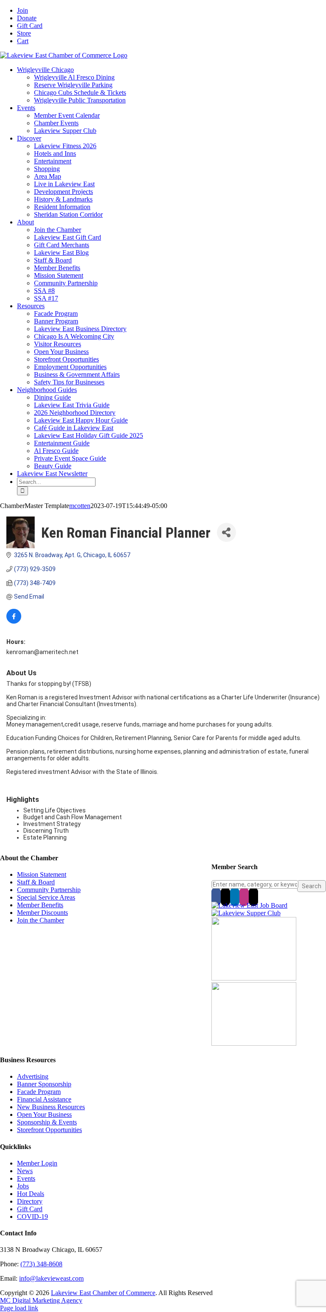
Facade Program (39, 1091)
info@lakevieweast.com (51, 1278)
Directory (29, 1201)
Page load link (19, 1308)
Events (26, 1178)
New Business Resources (51, 1106)
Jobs (23, 1186)
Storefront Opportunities (49, 1129)
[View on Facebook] (13, 621)
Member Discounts (42, 912)
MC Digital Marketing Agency (41, 1300)
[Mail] (253, 896)
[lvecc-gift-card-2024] (253, 1043)
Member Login (37, 1163)
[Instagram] (244, 896)
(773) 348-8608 (41, 1264)
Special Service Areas (46, 897)
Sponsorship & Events (47, 1122)
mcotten (79, 505)
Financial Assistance (44, 1099)
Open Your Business (44, 1114)
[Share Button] (226, 532)
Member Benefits (40, 905)
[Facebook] (216, 896)
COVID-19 (32, 1216)
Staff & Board (36, 882)
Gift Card (29, 1209)
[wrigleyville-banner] (253, 978)
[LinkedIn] (234, 896)
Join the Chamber (40, 920)
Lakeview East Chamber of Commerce (103, 1292)
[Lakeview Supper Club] (246, 913)
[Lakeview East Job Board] (249, 905)
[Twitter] (225, 896)
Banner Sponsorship (44, 1084)
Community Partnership (49, 889)
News (25, 1170)
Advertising (32, 1076)
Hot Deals (30, 1193)
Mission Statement (41, 874)
